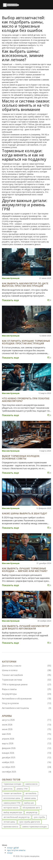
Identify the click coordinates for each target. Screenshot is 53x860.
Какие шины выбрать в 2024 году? (24, 513)
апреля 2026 (26, 738)
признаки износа (11, 826)
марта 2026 (26, 743)
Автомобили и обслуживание (26, 698)
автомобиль (30, 793)
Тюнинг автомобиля (26, 675)
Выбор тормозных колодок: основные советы (21, 457)
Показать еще (10, 300)
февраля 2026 (26, 748)
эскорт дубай (13, 847)
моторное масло (11, 807)
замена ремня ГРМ (12, 803)
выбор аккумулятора (13, 812)
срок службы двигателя (29, 822)
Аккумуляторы (26, 694)
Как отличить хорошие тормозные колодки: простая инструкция (26, 342)
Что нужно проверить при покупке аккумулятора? (26, 399)
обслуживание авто (31, 807)
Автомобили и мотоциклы (26, 708)
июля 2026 (26, 724)
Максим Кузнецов (10, 278)
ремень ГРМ (22, 788)
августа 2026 (26, 720)
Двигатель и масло (26, 665)
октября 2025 (26, 767)
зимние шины (30, 798)
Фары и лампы (26, 689)
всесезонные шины (12, 798)
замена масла (31, 784)
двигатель (8, 788)
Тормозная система (26, 679)
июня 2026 (26, 729)
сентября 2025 (26, 771)
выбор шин (29, 803)
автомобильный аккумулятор (17, 817)
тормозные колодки (12, 784)
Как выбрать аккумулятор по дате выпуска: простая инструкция (25, 284)
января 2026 (26, 753)
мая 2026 (26, 734)
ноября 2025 (26, 762)
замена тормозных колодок (34, 826)
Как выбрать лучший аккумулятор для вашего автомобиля (25, 627)
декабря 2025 (26, 757)
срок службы (39, 817)
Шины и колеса (26, 670)
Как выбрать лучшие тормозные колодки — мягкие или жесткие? (24, 569)
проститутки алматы (16, 850)
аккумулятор (31, 812)
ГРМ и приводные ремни (26, 684)
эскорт (10, 853)
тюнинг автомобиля (12, 793)
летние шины (9, 822)
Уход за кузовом (26, 703)
